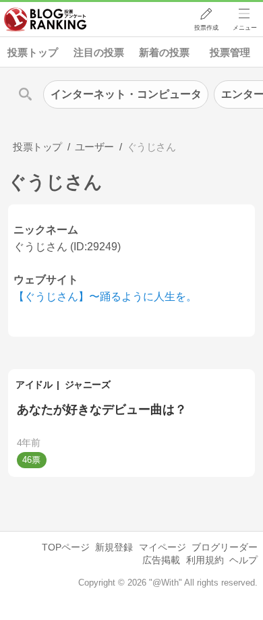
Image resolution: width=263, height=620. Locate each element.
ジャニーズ (88, 384)
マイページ (162, 547)
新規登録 (114, 547)
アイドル (34, 384)
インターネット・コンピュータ (126, 94)
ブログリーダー (225, 547)
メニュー (245, 27)
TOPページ (66, 547)
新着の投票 (164, 52)
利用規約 (205, 560)
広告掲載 (161, 560)
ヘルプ (243, 560)
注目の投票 (99, 52)
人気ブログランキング (45, 19)
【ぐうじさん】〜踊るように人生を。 (105, 296)
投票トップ (32, 52)
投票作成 (206, 27)
